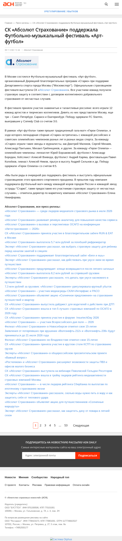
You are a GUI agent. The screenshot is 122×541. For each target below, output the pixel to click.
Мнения (23, 477)
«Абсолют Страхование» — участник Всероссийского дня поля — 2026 (49, 322)
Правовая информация (57, 485)
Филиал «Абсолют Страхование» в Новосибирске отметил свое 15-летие (51, 326)
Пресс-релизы (22, 23)
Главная (8, 23)
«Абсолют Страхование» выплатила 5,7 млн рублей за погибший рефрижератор (55, 242)
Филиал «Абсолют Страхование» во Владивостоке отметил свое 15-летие (51, 339)
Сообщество (39, 477)
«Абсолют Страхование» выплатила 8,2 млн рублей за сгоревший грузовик (52, 273)
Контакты (24, 485)
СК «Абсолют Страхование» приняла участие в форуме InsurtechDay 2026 (52, 317)
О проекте (10, 485)
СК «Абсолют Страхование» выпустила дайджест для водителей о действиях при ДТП (59, 304)
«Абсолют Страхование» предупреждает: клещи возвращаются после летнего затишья (59, 268)
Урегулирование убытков (61, 11)
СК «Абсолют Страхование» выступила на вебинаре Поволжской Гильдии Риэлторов (58, 370)
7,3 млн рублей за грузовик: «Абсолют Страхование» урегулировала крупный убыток (58, 286)
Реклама (37, 485)
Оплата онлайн (81, 485)
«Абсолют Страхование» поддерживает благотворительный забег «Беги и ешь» (55, 255)
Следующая (81, 425)
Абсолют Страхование (53, 89)
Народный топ (60, 477)
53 (66, 425)
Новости (10, 477)
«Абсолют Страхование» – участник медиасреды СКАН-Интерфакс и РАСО (52, 291)
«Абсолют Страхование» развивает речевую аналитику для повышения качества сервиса (61, 220)
